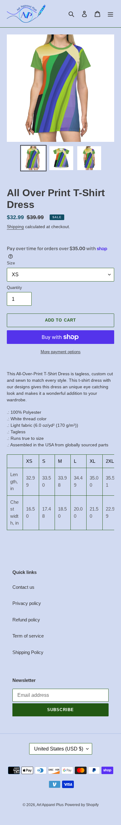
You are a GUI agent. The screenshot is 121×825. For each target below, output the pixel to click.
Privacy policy (26, 603)
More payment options (61, 351)
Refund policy (26, 619)
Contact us (23, 587)
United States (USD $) (58, 748)
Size (11, 263)
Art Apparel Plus (50, 805)
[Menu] (110, 13)
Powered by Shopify (82, 805)
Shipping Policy (27, 652)
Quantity (14, 287)
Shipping (15, 226)
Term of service (28, 635)
